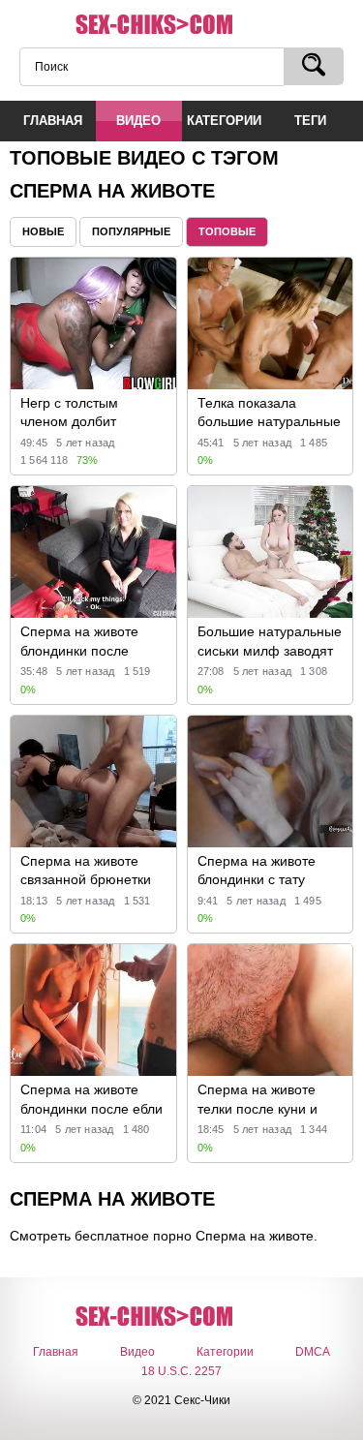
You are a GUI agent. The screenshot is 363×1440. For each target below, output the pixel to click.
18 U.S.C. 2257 (181, 1371)
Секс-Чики (182, 25)
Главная (55, 1352)
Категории (225, 1352)
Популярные (131, 231)
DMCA (312, 1352)
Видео (137, 1352)
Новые (43, 231)
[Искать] (314, 66)
